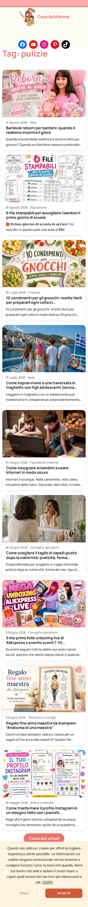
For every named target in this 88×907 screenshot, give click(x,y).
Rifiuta (24, 893)
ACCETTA (64, 893)
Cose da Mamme (53, 16)
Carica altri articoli (44, 838)
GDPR (47, 882)
